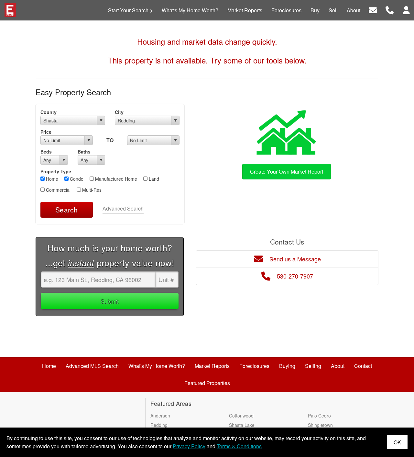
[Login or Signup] (406, 9)
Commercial (58, 190)
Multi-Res (91, 190)
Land (153, 179)
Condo (76, 179)
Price (45, 132)
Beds (46, 151)
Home (51, 179)
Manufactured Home (115, 179)
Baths (84, 151)
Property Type (55, 171)
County (48, 112)
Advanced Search (123, 208)
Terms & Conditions (239, 446)
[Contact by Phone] (390, 9)
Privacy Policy (189, 446)
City (119, 112)
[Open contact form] (373, 9)
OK (397, 442)
